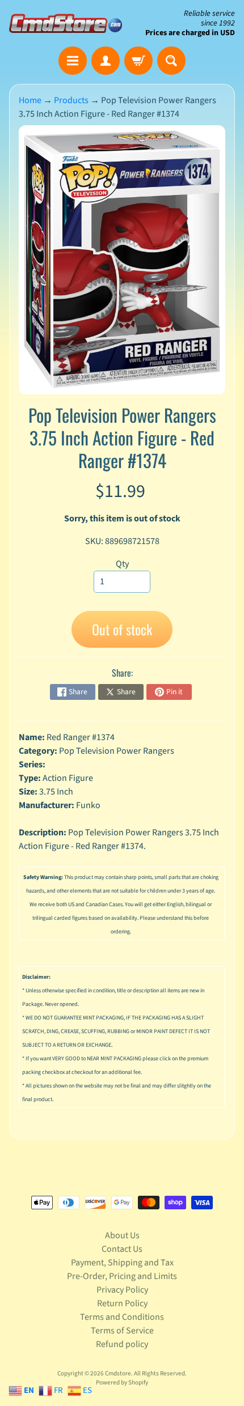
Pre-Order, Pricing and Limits (122, 1276)
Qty (122, 564)
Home (30, 100)
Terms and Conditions (122, 1317)
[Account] (105, 60)
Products (71, 100)
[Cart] (138, 60)
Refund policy (122, 1344)
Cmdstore (118, 1373)
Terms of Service (122, 1330)
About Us (122, 1235)
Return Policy (122, 1303)
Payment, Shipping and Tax (122, 1262)
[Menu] (72, 60)
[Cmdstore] (65, 23)
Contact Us (122, 1249)
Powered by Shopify (122, 1382)
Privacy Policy (122, 1290)
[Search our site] (171, 60)
